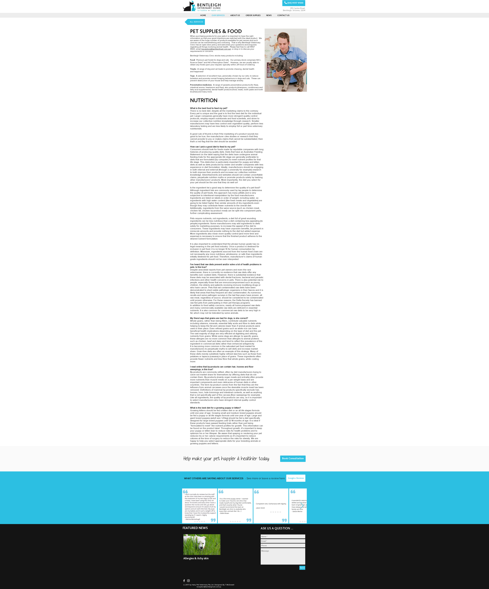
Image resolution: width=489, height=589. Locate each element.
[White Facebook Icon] (184, 580)
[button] (268, 15)
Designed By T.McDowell (224, 585)
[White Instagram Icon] (188, 580)
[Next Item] (302, 505)
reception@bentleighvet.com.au (216, 49)
